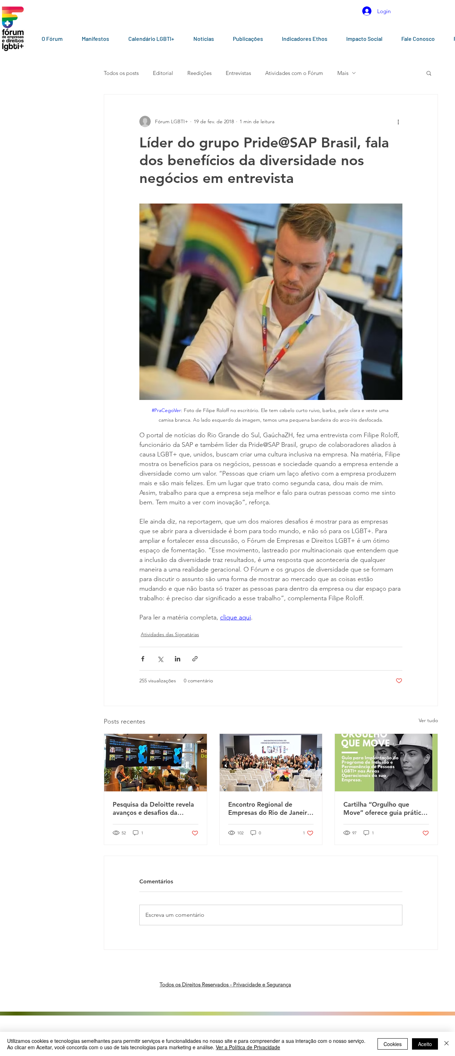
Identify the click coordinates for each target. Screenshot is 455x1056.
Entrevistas (238, 73)
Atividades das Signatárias (170, 634)
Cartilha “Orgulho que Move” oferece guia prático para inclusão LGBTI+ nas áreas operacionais (384, 808)
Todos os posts (121, 73)
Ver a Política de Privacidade (248, 1047)
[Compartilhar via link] (195, 658)
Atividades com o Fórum (294, 73)
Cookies (393, 1043)
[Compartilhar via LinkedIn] (177, 658)
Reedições (199, 73)
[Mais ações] (398, 121)
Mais (342, 73)
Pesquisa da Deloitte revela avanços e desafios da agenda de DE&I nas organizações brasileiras (153, 808)
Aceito (425, 1043)
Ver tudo (428, 720)
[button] (428, 73)
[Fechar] (446, 1044)
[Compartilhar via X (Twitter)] (160, 658)
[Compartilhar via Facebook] (142, 658)
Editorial (163, 73)
